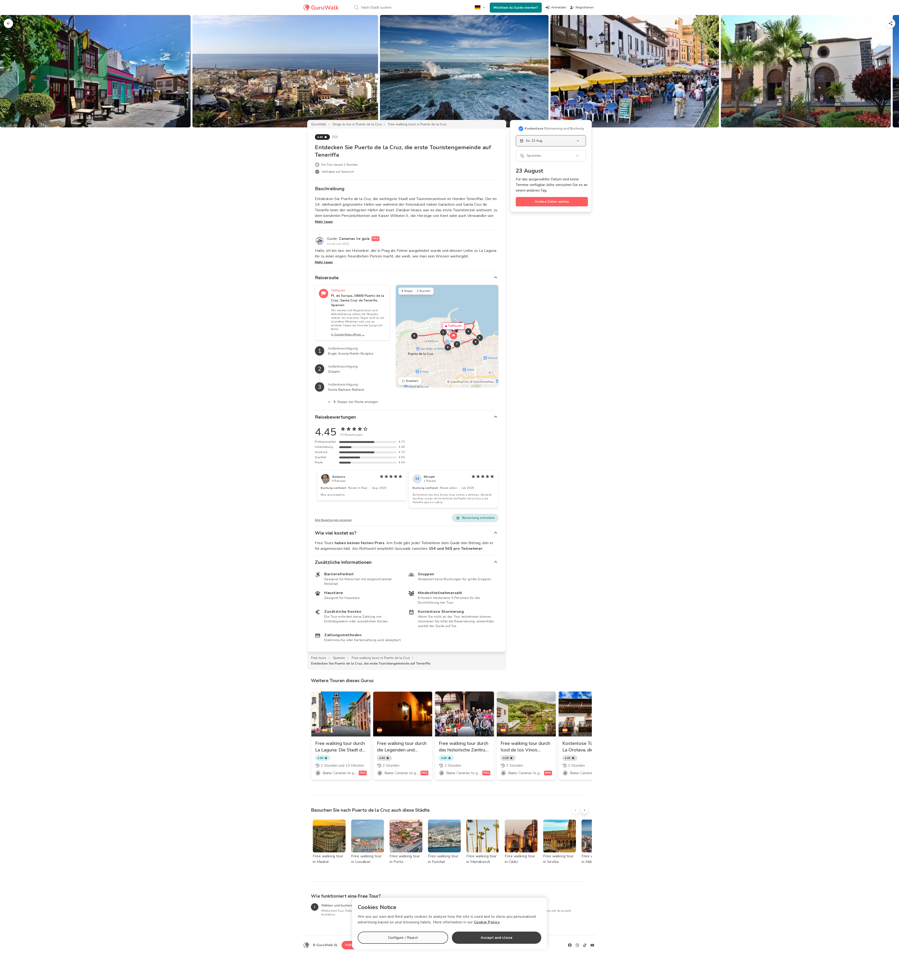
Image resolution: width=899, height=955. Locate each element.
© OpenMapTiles (458, 382)
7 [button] (457, 344)
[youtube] (592, 945)
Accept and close (496, 937)
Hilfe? (350, 945)
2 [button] (455, 330)
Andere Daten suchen (552, 201)
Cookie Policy (487, 922)
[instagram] (577, 945)
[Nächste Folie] (888, 71)
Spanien (339, 658)
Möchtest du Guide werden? (516, 7)
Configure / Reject (403, 937)
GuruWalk (318, 124)
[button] (453, 335)
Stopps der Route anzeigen (355, 402)
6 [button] (476, 342)
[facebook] (570, 945)
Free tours (318, 658)
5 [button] (480, 337)
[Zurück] (8, 23)
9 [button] (414, 336)
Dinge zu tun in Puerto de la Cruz (357, 124)
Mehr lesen (324, 221)
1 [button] (443, 332)
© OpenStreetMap (482, 382)
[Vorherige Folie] (11, 71)
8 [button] (448, 347)
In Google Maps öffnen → (348, 334)
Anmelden (558, 7)
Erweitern (412, 381)
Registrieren (585, 7)
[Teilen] (890, 23)
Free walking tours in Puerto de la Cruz (417, 124)
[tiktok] (585, 945)
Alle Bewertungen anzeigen (333, 520)
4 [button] (468, 331)
